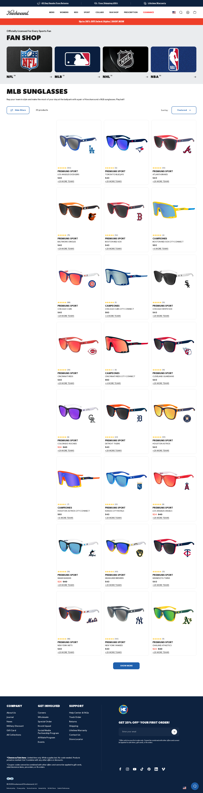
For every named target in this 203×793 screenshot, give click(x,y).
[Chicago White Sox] (173, 277)
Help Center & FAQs (79, 713)
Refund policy (11, 788)
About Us (11, 713)
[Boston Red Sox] (126, 210)
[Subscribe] (174, 732)
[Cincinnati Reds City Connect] (126, 344)
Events (41, 742)
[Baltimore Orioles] (78, 210)
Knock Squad (44, 726)
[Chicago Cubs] (78, 277)
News (9, 721)
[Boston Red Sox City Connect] (173, 210)
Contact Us (74, 735)
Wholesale (43, 717)
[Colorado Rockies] (78, 411)
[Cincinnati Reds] (78, 344)
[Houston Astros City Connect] (78, 479)
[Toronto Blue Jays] (126, 142)
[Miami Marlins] (78, 546)
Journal (10, 717)
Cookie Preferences (63, 788)
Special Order (45, 721)
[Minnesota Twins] (173, 546)
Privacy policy (21, 788)
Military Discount (15, 726)
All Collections (14, 735)
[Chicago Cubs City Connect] (126, 277)
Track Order (75, 717)
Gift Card (11, 730)
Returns (73, 721)
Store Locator (76, 739)
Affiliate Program (46, 737)
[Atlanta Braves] (173, 142)
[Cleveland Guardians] (173, 344)
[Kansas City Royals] (126, 479)
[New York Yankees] (126, 613)
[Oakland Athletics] (173, 613)
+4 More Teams (160, 249)
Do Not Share (52, 788)
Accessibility (42, 788)
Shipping (73, 726)
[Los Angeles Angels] (173, 479)
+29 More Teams (66, 182)
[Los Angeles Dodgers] (78, 142)
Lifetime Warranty (78, 730)
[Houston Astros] (173, 411)
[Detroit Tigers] (126, 411)
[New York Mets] (78, 613)
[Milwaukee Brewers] (126, 546)
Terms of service (32, 788)
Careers (42, 713)
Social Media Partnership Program (48, 732)
